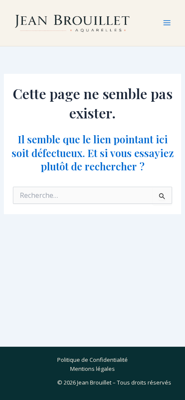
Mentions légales (92, 369)
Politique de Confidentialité (92, 360)
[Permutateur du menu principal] (166, 22)
